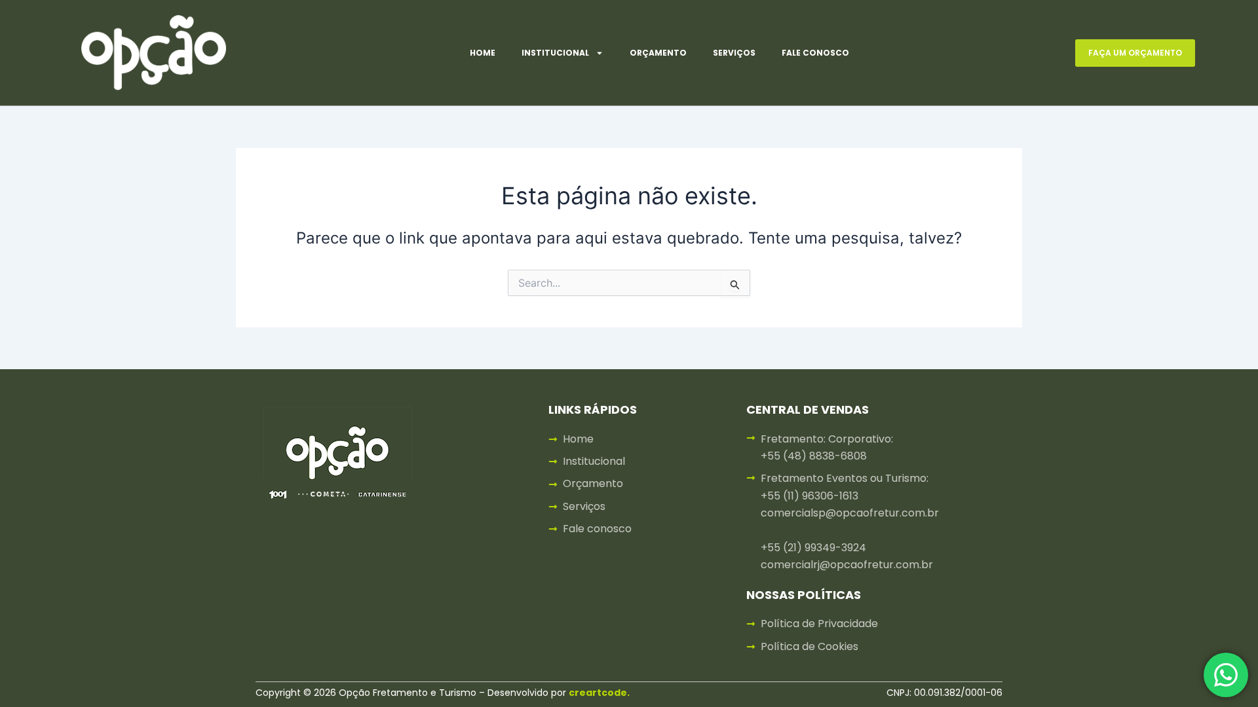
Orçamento (658, 52)
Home (482, 52)
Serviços (734, 52)
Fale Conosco (815, 52)
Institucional (555, 52)
